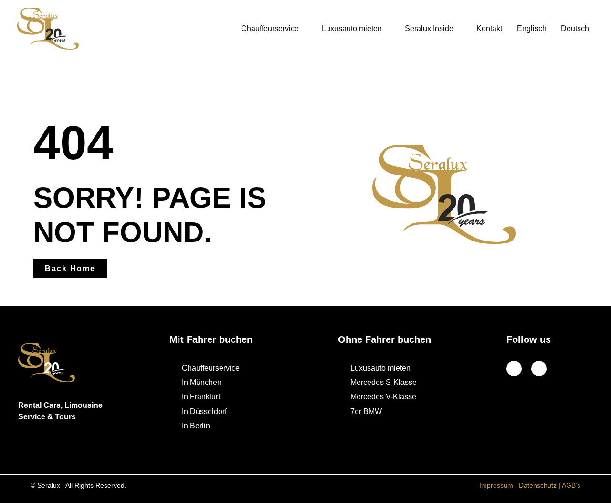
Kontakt (489, 28)
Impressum (496, 485)
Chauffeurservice (270, 28)
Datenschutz (538, 485)
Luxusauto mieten (352, 28)
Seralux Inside (429, 28)
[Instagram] (539, 368)
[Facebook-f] (514, 368)
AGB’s (571, 485)
